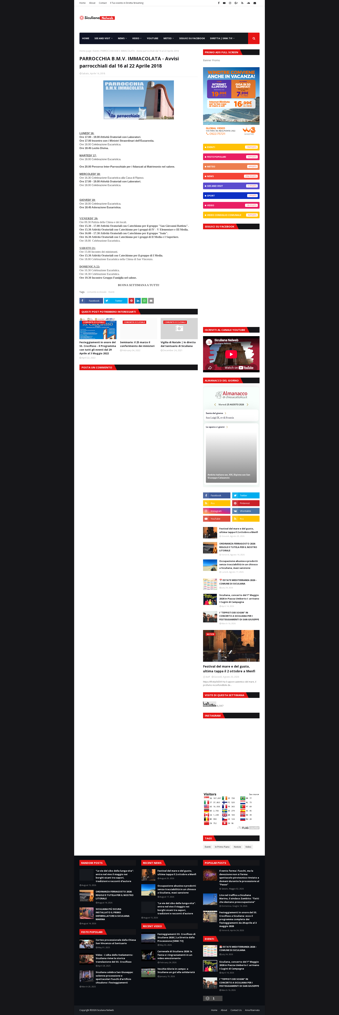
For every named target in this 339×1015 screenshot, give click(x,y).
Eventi (96, 50)
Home (82, 2)
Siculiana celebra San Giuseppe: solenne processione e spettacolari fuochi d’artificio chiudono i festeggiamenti (114, 977)
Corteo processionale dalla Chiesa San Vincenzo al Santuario (116, 941)
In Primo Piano (222, 846)
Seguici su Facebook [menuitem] (192, 38)
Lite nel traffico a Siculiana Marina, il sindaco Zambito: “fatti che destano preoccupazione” (239, 898)
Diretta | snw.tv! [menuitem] (221, 38)
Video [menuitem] (135, 38)
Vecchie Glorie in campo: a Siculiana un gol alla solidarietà (176, 970)
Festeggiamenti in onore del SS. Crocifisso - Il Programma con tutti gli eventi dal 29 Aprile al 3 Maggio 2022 (97, 348)
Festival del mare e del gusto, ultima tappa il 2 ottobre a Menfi (238, 530)
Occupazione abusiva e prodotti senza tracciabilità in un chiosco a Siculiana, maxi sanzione (238, 564)
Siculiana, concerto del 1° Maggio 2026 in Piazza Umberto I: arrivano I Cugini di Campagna (239, 598)
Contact (103, 2)
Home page (85, 50)
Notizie (237, 846)
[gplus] (236, 3)
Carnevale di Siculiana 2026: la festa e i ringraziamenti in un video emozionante (174, 955)
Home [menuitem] (85, 38)
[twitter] (246, 495)
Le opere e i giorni (231, 454)
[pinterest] (246, 503)
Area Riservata (252, 1010)
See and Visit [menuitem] (102, 38)
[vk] (246, 511)
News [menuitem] (121, 38)
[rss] (242, 3)
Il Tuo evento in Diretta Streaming (126, 2)
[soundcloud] (248, 3)
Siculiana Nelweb (105, 1010)
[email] (254, 3)
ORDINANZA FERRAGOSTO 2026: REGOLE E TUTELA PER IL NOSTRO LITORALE (238, 547)
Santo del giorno (231, 415)
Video (228, 205)
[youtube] (224, 3)
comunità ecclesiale (96, 291)
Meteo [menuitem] (167, 38)
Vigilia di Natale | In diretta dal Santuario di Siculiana (178, 344)
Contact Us (236, 1010)
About (92, 2)
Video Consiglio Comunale (228, 215)
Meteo (228, 166)
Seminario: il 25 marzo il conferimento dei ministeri (137, 344)
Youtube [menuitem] (152, 38)
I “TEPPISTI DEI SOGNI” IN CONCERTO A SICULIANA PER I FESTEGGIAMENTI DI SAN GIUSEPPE (239, 616)
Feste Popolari (228, 156)
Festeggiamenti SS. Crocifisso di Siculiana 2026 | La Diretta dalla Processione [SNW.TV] (176, 937)
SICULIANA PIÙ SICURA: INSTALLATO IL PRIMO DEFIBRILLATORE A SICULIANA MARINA (112, 914)
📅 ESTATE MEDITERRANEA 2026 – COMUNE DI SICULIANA (238, 581)
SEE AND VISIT (228, 185)
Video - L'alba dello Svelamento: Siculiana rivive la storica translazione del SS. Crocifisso (114, 958)
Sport (228, 195)
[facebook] (218, 3)
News (228, 176)
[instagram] (230, 3)
